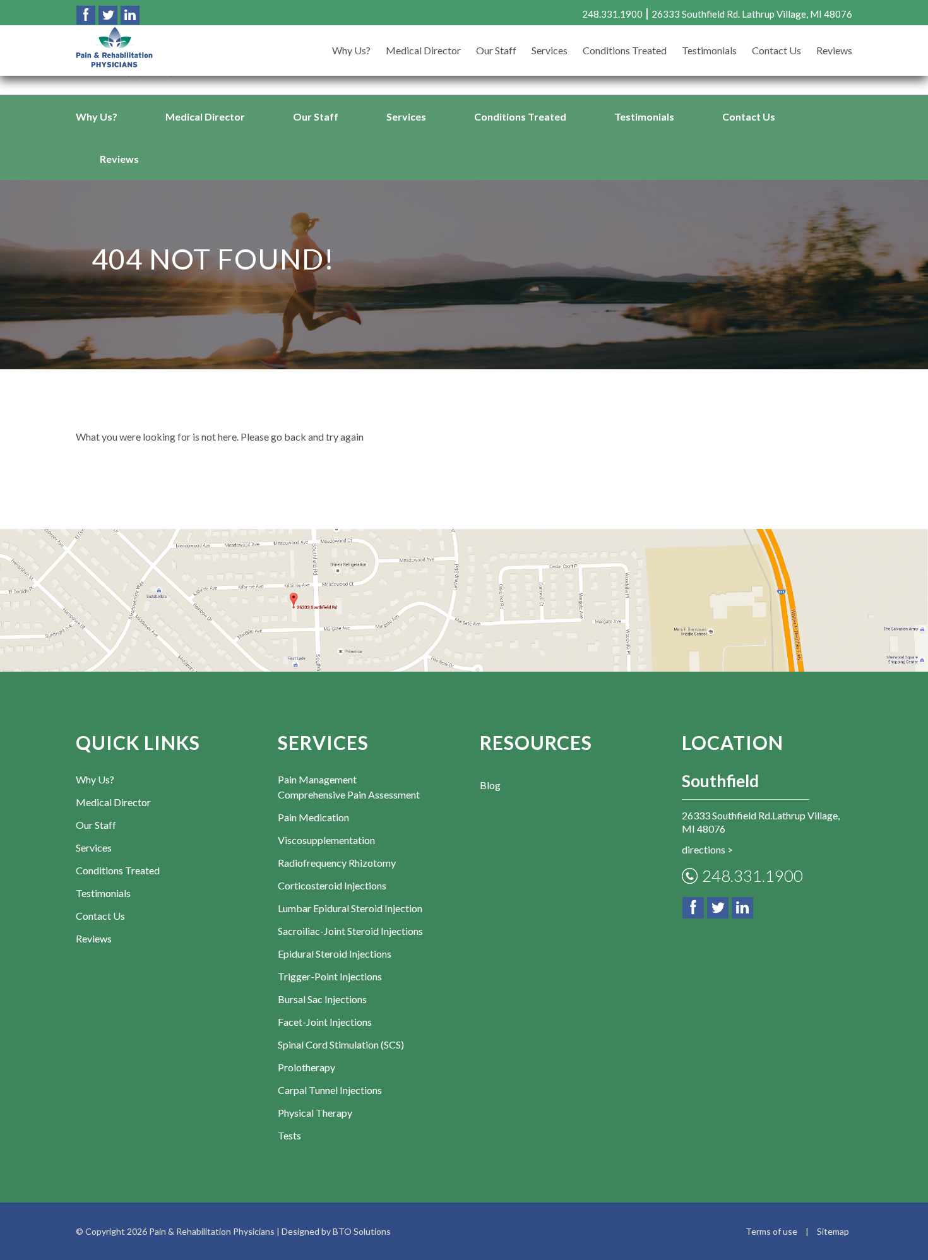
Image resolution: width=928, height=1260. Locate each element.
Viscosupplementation (326, 840)
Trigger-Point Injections (330, 976)
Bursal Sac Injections (322, 999)
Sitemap (833, 1231)
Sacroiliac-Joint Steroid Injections (350, 931)
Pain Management (317, 779)
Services (406, 116)
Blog (490, 785)
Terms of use (771, 1231)
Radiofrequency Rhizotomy (337, 863)
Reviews (119, 159)
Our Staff (315, 116)
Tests (289, 1135)
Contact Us (748, 116)
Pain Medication (313, 817)
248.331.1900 (752, 875)
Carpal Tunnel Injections (330, 1090)
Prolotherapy (306, 1067)
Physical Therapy (315, 1113)
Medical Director (205, 116)
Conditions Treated (520, 116)
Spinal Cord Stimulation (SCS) (341, 1044)
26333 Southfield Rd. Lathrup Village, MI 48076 (751, 14)
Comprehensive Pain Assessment (349, 794)
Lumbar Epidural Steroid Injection (350, 908)
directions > (707, 849)
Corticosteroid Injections (332, 885)
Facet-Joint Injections (325, 1022)
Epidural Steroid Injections (334, 954)
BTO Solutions (362, 1231)
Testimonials (644, 116)
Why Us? (96, 116)
